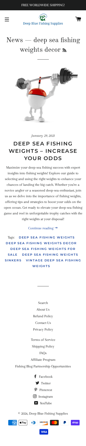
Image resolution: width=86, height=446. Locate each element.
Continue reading (41, 228)
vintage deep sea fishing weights (53, 263)
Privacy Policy (43, 329)
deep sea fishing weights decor (41, 243)
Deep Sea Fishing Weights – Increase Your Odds (43, 150)
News (14, 40)
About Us (43, 309)
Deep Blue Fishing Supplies (48, 413)
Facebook (45, 377)
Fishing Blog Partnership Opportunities (43, 366)
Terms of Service (43, 340)
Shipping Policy (43, 346)
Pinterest (45, 390)
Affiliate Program (43, 360)
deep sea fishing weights (47, 237)
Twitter (45, 383)
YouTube (45, 403)
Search (43, 303)
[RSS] (64, 51)
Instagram (45, 396)
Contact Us (43, 323)
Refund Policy (43, 316)
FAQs (43, 353)
